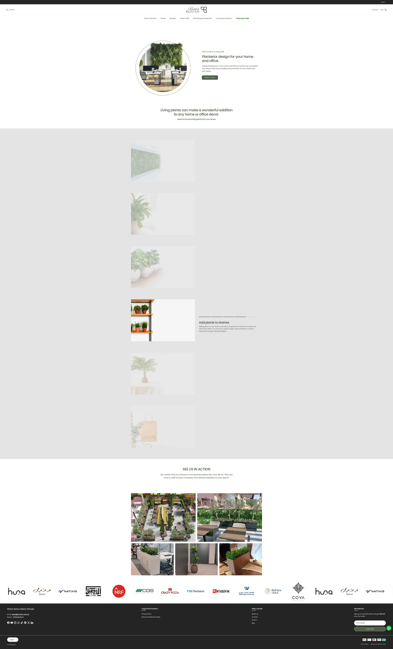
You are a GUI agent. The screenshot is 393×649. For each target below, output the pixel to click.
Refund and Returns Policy (151, 617)
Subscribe (370, 629)
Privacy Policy (146, 614)
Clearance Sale (242, 18)
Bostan (14, 644)
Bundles (173, 18)
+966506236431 (18, 617)
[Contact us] (388, 628)
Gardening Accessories (202, 18)
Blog (253, 623)
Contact (255, 617)
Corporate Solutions (224, 18)
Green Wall (184, 18)
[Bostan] (196, 10)
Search (254, 620)
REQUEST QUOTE (209, 77)
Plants (163, 18)
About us (255, 614)
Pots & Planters (150, 18)
